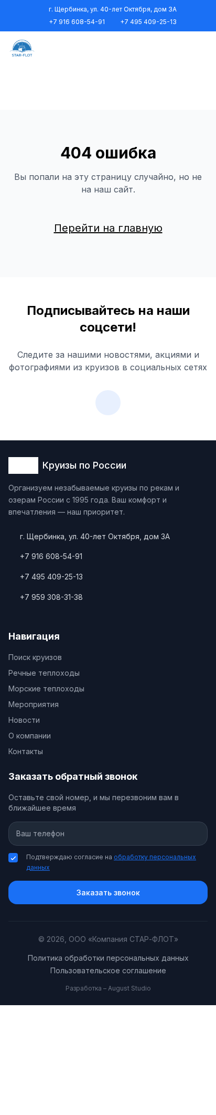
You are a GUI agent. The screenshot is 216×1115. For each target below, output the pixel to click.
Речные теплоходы (44, 672)
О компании (29, 735)
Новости (24, 719)
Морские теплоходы (46, 688)
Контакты (25, 751)
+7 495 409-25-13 (148, 22)
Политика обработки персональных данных (108, 957)
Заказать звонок (108, 892)
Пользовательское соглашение (108, 970)
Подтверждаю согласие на (111, 862)
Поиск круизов (35, 657)
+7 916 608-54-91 (77, 22)
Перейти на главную (108, 228)
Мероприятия (33, 704)
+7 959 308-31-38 (51, 597)
